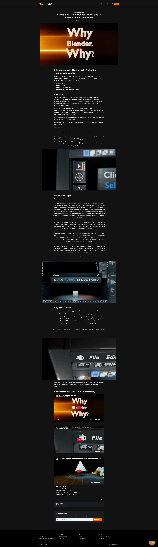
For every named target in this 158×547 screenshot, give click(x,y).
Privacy (80, 534)
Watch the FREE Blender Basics (65, 491)
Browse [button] (103, 4)
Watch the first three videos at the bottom (67, 89)
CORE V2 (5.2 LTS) (63, 538)
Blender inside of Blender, (63, 87)
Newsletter (101, 538)
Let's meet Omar (60, 83)
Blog (108, 4)
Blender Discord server (70, 99)
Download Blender (61, 489)
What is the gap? (60, 85)
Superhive (81, 536)
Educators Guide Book (104, 536)
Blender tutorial (71, 233)
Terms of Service (42, 536)
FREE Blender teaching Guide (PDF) (66, 495)
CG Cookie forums (87, 252)
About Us (61, 534)
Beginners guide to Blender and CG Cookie (68, 493)
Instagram (41, 534)
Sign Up (116, 4)
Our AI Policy (82, 538)
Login (112, 4)
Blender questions (64, 78)
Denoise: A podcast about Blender (46, 538)
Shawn (67, 105)
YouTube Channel (63, 536)
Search (98, 4)
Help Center (101, 534)
